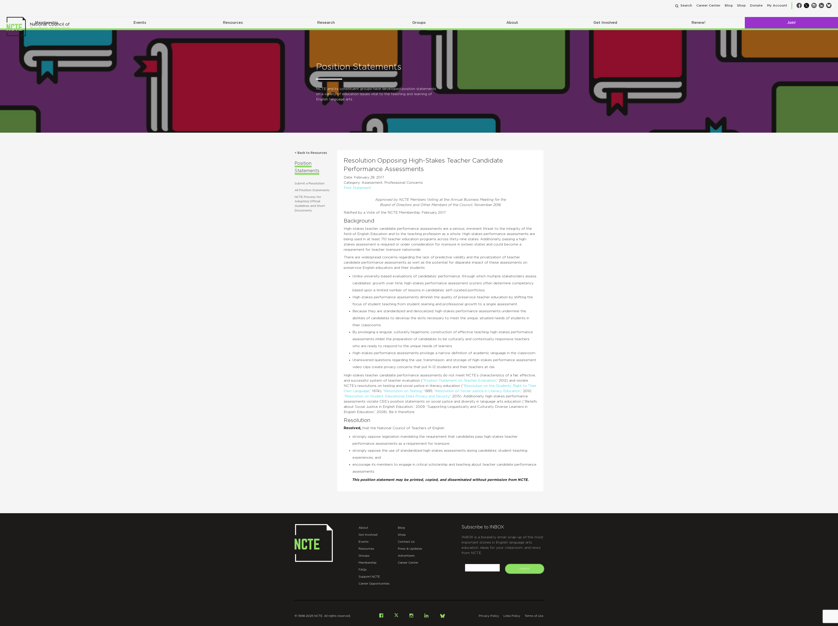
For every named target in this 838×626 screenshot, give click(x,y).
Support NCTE (369, 576)
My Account (777, 5)
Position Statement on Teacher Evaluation (460, 380)
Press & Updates (410, 548)
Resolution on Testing (403, 391)
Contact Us (406, 541)
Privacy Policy (489, 616)
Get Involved (605, 22)
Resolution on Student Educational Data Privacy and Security (397, 396)
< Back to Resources (311, 152)
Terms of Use (534, 616)
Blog (729, 5)
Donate (756, 5)
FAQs (363, 569)
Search (686, 5)
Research (326, 22)
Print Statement (357, 188)
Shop (741, 5)
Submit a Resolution (310, 183)
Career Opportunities (374, 583)
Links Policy (511, 616)
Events (139, 22)
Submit (524, 568)
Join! (791, 22)
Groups (419, 22)
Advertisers (406, 555)
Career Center (708, 5)
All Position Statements (312, 190)
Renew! (698, 22)
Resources (233, 22)
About (512, 22)
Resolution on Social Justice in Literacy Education (477, 391)
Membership (367, 562)
